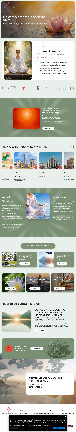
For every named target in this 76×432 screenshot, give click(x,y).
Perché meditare (38, 4)
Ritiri (65, 4)
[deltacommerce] (70, 425)
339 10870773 (7, 180)
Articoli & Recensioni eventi (40, 246)
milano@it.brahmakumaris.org (34, 178)
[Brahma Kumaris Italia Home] (8, 4)
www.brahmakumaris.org (68, 413)
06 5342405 (58, 178)
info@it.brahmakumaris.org (57, 179)
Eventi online (59, 4)
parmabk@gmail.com (7, 179)
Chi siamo (20, 4)
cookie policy (29, 421)
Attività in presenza (48, 4)
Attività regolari (28, 4)
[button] (3, 36)
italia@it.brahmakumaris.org (41, 413)
